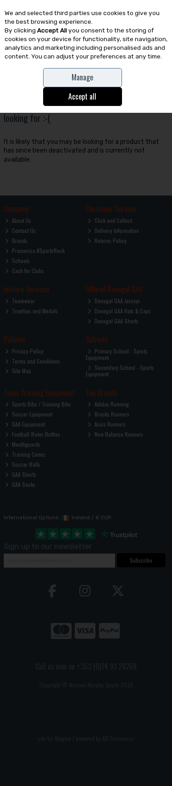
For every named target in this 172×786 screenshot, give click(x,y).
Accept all (82, 96)
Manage (82, 77)
